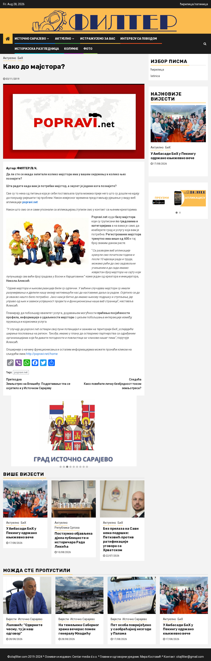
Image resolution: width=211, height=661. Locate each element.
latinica (155, 76)
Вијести (11, 619)
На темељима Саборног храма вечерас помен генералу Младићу (79, 629)
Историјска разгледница (37, 49)
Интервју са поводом (138, 38)
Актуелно (63, 38)
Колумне (71, 49)
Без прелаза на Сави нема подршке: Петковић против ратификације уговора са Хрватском (121, 539)
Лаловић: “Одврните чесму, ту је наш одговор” (24, 629)
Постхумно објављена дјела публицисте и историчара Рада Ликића (74, 540)
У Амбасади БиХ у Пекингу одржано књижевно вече (21, 533)
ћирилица (186, 4)
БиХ (20, 58)
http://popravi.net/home (42, 353)
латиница (201, 4)
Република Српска (67, 527)
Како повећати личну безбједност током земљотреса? (112, 384)
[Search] (204, 44)
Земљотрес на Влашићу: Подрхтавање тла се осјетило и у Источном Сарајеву (38, 384)
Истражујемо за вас (97, 38)
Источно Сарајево (30, 38)
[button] (60, 467)
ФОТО (87, 49)
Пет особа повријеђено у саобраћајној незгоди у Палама (131, 629)
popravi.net (30, 202)
